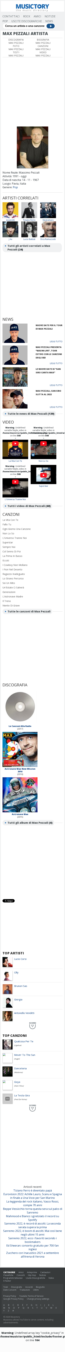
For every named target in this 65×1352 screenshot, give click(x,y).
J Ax (10, 239)
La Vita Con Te (15, 461)
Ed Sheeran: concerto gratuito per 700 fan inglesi (32, 1247)
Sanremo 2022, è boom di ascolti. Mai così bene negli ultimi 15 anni (32, 1232)
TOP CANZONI (14, 1035)
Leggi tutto (56, 341)
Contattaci (11, 16)
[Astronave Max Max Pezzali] (20, 811)
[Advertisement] (32, 91)
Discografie (16, 1287)
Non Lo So (43, 461)
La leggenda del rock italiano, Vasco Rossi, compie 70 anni (32, 1203)
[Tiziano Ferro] (29, 217)
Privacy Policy (9, 1296)
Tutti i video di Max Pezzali (26, 506)
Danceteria (20, 1068)
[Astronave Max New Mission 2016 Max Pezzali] (20, 766)
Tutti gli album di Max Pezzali (28, 823)
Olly (16, 972)
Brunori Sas (20, 986)
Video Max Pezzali (43, 54)
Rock (26, 16)
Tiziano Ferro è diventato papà (32, 1190)
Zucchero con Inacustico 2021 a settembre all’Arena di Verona (32, 1254)
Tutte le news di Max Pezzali (27, 414)
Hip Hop (32, 1275)
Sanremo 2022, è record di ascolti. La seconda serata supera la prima (32, 1225)
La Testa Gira (22, 1095)
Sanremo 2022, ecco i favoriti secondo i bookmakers (32, 1240)
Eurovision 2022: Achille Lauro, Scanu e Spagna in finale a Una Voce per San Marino (32, 1196)
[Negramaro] (48, 217)
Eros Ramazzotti (48, 239)
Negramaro (48, 220)
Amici (37, 16)
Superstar (43, 486)
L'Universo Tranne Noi (15, 499)
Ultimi (36, 1289)
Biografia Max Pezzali (43, 41)
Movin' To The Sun (24, 1054)
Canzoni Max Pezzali (43, 47)
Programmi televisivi (12, 1278)
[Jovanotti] (10, 217)
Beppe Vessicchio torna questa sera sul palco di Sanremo (32, 1210)
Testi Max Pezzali (16, 54)
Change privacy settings (38, 1298)
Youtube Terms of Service (31, 1296)
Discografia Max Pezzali (16, 41)
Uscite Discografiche (26, 21)
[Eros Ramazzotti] (48, 236)
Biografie (40, 1287)
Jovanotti (10, 220)
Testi (5, 1287)
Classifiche (8, 1275)
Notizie (50, 16)
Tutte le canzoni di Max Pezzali (29, 611)
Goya (17, 1082)
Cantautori (45, 1272)
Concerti (21, 1275)
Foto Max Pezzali (16, 47)
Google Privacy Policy (13, 1298)
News (49, 21)
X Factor (7, 1280)
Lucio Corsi (20, 959)
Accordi (29, 1287)
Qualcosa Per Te (23, 1041)
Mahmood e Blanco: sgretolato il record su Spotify (32, 1218)
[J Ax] (10, 236)
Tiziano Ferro (29, 220)
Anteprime (32, 1272)
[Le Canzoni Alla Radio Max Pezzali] (20, 723)
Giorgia (18, 999)
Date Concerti (9, 1289)
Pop (5, 21)
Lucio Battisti (29, 239)
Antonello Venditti (24, 1013)
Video (51, 1278)
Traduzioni (25, 1289)
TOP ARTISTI (13, 953)
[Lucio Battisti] (29, 236)
